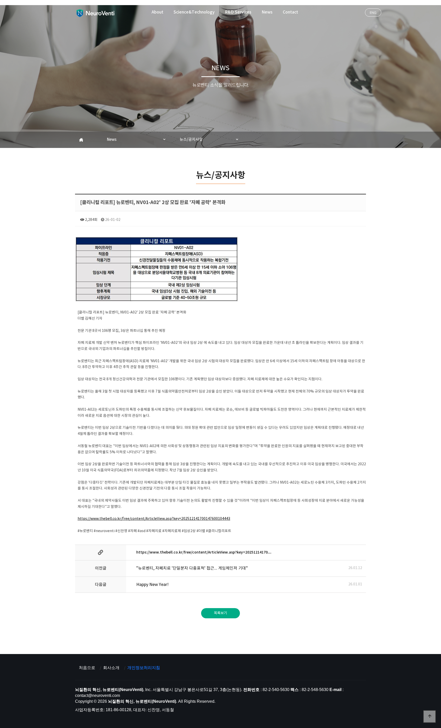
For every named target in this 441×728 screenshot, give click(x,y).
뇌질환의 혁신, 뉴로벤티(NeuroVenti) (95, 13)
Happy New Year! (152, 584)
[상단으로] (429, 716)
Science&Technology (194, 12)
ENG (373, 12)
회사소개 (111, 668)
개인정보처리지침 (143, 668)
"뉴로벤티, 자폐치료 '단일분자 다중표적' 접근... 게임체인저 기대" (192, 568)
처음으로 (87, 668)
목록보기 (220, 613)
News (267, 12)
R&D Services (238, 12)
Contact (290, 12)
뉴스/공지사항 (191, 139)
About (157, 12)
